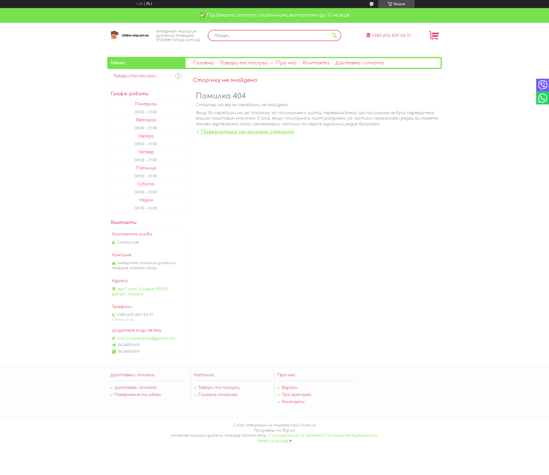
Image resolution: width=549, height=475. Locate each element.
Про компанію (296, 395)
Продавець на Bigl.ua (274, 430)
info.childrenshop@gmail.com (146, 339)
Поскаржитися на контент (296, 436)
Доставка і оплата (359, 63)
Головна (203, 63)
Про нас (286, 63)
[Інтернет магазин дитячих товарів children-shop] (130, 35)
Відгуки (289, 387)
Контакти (316, 63)
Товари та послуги (243, 63)
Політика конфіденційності (352, 436)
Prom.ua (308, 425)
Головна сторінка (217, 395)
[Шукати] (334, 35)
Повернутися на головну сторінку (248, 131)
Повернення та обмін (137, 395)
